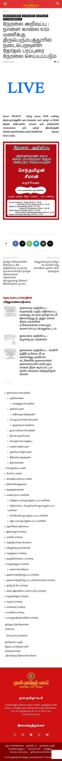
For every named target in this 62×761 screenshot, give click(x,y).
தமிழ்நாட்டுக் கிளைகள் (17, 624)
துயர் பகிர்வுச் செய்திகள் (22, 430)
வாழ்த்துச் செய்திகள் (23, 403)
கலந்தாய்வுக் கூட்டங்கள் (19, 479)
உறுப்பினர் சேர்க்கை (14, 746)
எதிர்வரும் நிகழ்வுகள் (24, 414)
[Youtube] (47, 735)
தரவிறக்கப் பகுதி (14, 642)
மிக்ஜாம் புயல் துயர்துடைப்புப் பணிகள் (30, 500)
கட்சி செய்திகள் (28, 16)
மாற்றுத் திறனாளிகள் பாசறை (22, 618)
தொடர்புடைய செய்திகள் (17, 297)
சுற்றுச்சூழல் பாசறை (18, 564)
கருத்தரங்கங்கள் (15, 489)
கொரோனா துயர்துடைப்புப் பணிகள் (29, 515)
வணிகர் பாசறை (15, 612)
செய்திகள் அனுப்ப (16, 749)
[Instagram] (23, 735)
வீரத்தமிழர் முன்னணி (18, 548)
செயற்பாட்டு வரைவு (17, 635)
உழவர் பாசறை (14, 601)
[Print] (43, 244)
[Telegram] (36, 244)
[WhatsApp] (29, 244)
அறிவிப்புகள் (42, 16)
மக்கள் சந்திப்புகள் (19, 446)
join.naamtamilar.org (31, 714)
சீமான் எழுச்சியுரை (20, 436)
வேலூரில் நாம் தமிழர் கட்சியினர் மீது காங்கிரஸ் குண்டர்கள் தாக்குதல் (46, 266)
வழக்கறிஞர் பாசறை (17, 596)
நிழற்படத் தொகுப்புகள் (17, 646)
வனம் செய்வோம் (19, 569)
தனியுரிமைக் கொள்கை (41, 752)
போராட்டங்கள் (14, 473)
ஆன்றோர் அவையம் (18, 526)
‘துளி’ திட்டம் (31, 746)
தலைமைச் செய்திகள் (12, 16)
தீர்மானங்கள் (17, 463)
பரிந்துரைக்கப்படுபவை (17, 302)
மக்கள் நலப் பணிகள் (18, 495)
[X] (22, 244)
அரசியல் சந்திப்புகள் (21, 452)
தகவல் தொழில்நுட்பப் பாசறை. (23, 575)
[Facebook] (15, 244)
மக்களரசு (10, 629)
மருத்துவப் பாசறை (17, 553)
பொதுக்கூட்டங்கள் (16, 468)
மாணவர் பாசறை (16, 607)
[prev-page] (5, 382)
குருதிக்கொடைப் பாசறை (20, 558)
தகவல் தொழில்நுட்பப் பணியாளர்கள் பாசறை (31, 580)
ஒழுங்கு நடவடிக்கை (23, 425)
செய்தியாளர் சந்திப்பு (21, 441)
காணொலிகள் (13, 651)
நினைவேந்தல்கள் (17, 484)
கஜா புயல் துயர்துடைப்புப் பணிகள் (28, 521)
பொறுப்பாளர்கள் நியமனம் (24, 419)
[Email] (50, 244)
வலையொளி (34, 749)
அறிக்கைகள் (17, 398)
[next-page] (10, 382)
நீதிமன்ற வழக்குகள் (20, 457)
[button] (58, 4)
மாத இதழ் (47, 749)
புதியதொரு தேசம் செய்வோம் (20, 655)
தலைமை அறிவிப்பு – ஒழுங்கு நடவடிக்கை (34, 337)
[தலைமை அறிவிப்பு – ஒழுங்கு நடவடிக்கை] (10, 339)
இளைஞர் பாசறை (16, 532)
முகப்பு (6, 11)
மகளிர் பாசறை (15, 537)
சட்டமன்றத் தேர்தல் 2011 (12, 19)
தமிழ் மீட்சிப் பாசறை (17, 585)
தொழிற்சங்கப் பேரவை (19, 542)
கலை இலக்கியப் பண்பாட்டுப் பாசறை (26, 591)
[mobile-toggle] (5, 4)
